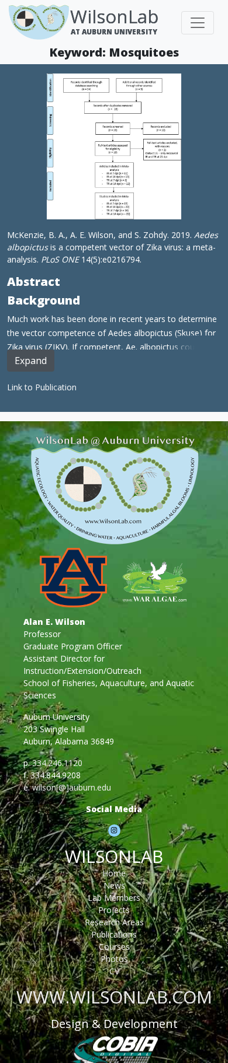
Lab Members (114, 897)
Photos (114, 958)
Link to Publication (42, 387)
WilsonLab (114, 16)
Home (114, 873)
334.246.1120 (57, 762)
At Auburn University (114, 31)
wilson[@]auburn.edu (71, 787)
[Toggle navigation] (197, 22)
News (114, 885)
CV (114, 971)
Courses (114, 946)
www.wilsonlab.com (114, 997)
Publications (114, 934)
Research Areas (114, 922)
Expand (31, 360)
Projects (114, 909)
